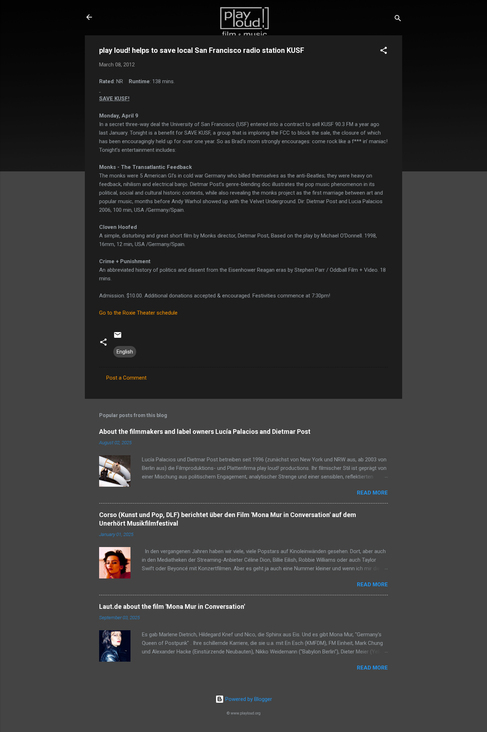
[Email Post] (117, 337)
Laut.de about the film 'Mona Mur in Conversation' (172, 606)
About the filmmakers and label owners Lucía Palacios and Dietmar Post (205, 431)
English (125, 352)
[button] (383, 51)
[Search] (398, 19)
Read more (372, 493)
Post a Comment (126, 378)
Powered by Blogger (248, 699)
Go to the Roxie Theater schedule (138, 313)
